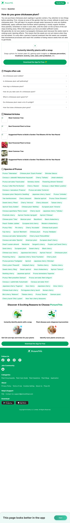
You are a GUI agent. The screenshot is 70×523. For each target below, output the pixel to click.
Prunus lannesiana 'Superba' (43, 273)
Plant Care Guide (22, 378)
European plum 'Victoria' (51, 207)
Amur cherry (58, 286)
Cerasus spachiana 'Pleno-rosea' (15, 211)
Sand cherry (7, 248)
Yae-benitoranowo (9, 198)
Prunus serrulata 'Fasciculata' (14, 182)
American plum (31, 240)
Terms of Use (17, 386)
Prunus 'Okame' (41, 294)
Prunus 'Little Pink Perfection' (13, 186)
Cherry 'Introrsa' (27, 203)
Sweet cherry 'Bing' (10, 269)
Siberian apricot (40, 198)
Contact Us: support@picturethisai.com (19, 394)
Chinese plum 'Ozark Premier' (31, 173)
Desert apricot (25, 269)
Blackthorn (38, 219)
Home (3, 9)
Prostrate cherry (9, 215)
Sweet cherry (34, 248)
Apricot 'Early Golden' (11, 207)
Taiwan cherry (56, 203)
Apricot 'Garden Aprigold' (27, 215)
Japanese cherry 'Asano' (41, 194)
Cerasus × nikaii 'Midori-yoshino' (54, 186)
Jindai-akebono (57, 177)
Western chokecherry (50, 223)
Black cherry (47, 248)
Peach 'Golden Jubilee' (11, 223)
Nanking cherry (8, 273)
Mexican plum (26, 219)
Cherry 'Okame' (33, 186)
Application (55, 378)
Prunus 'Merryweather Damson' (14, 278)
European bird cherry (30, 223)
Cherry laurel (35, 211)
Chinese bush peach (50, 228)
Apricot (28, 261)
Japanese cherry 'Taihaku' (53, 211)
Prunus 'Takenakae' (10, 173)
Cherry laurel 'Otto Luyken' (13, 298)
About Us (39, 386)
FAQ (2, 394)
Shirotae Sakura (51, 173)
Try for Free (60, 3)
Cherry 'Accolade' (32, 228)
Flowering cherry (9, 257)
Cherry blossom (25, 198)
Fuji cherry (6, 232)
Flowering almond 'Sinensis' (52, 182)
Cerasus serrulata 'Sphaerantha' (15, 236)
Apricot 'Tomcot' (57, 269)
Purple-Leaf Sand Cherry (57, 244)
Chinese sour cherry (10, 253)
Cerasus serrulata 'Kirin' (40, 282)
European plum (20, 248)
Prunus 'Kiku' (7, 228)
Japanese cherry (44, 286)
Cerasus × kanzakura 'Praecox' (14, 190)
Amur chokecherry (41, 269)
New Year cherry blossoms (36, 298)
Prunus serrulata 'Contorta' (39, 190)
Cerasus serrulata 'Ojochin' (13, 240)
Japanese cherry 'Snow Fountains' (31, 257)
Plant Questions (34, 378)
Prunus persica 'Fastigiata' (12, 261)
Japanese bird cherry (29, 253)
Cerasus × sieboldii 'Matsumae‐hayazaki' (18, 177)
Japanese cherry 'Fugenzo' (13, 286)
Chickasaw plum (61, 253)
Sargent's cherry (38, 244)
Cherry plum (51, 257)
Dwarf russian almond (11, 244)
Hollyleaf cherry (28, 265)
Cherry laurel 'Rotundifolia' (39, 236)
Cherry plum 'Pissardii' (11, 265)
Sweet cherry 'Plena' (10, 203)
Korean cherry (48, 290)
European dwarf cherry (48, 240)
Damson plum (55, 294)
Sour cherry (30, 286)
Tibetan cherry (27, 294)
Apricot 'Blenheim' (20, 232)
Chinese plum (35, 232)
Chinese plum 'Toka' (10, 219)
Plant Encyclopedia (8, 378)
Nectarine (25, 244)
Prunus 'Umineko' (60, 194)
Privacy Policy (6, 386)
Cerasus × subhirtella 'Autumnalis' (15, 282)
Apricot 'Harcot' (46, 253)
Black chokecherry (52, 219)
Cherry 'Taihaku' (42, 177)
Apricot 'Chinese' (46, 215)
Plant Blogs (45, 378)
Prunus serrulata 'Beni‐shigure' (40, 278)
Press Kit (47, 386)
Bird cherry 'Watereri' (11, 294)
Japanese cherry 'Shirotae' (44, 261)
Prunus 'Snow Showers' (58, 198)
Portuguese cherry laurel (30, 290)
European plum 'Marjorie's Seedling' (16, 194)
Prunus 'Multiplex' (49, 232)
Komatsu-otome (33, 182)
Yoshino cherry (42, 265)
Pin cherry (19, 228)
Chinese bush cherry (10, 290)
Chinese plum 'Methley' (30, 207)
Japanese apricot (23, 273)
